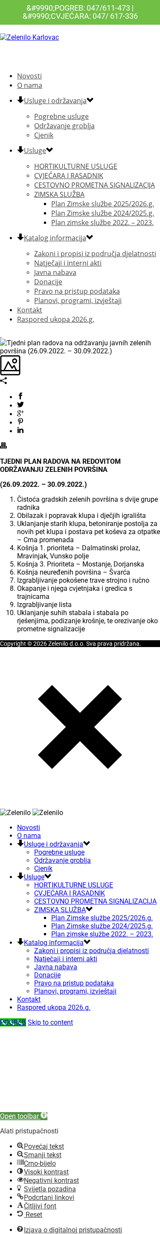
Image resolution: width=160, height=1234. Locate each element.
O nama (29, 85)
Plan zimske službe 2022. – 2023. (102, 222)
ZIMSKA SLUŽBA (59, 194)
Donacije (48, 281)
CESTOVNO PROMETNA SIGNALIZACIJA (94, 185)
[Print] (3, 446)
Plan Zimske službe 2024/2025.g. (102, 213)
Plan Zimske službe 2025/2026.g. (102, 203)
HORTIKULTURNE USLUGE (75, 166)
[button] (23, 1116)
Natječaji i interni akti (68, 263)
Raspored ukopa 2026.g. (55, 319)
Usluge (35, 150)
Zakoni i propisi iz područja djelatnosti (95, 253)
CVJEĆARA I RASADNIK (68, 175)
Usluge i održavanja (55, 100)
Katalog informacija (55, 238)
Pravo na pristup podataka (77, 291)
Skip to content (50, 1022)
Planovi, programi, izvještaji (78, 300)
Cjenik (43, 135)
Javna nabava (55, 272)
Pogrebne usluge (61, 116)
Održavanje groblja (64, 125)
